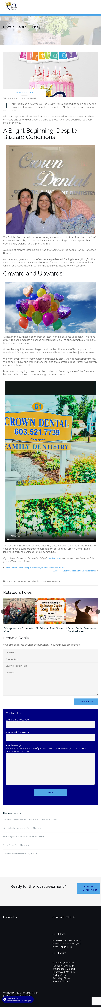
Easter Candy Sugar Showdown (16, 845)
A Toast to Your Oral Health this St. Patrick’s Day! (74, 571)
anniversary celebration (29, 581)
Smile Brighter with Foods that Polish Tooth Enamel (25, 837)
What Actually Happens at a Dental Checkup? (22, 828)
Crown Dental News (24, 92)
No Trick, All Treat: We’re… (50, 628)
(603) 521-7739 (65, 947)
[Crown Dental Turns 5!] (50, 74)
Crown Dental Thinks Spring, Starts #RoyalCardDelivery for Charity (35, 568)
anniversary (12, 581)
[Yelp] (79, 928)
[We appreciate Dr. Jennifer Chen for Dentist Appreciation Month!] (19, 611)
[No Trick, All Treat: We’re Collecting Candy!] (50, 611)
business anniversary (50, 581)
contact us (54, 558)
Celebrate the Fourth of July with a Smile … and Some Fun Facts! (30, 820)
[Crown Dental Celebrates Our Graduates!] (82, 611)
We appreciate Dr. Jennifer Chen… (19, 630)
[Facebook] (71, 928)
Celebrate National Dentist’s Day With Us (20, 854)
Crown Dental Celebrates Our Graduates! (82, 630)
